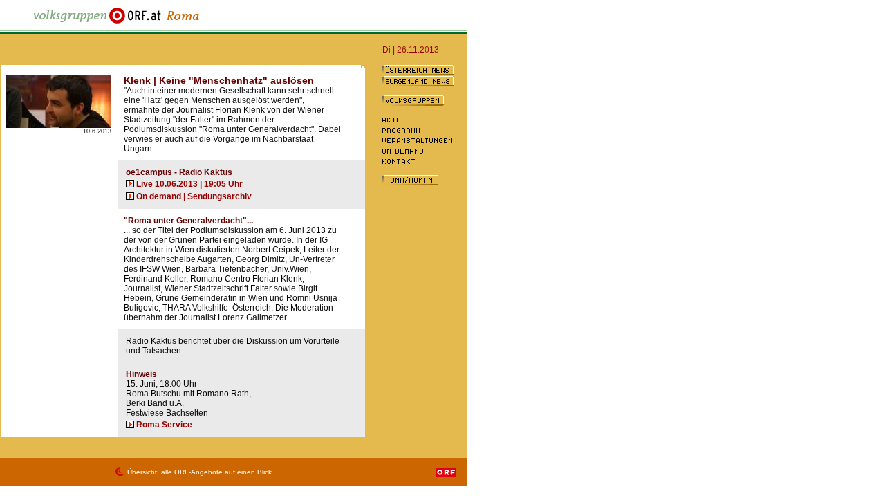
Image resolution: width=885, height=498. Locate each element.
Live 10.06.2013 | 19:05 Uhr (189, 184)
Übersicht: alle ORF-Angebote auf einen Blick (199, 472)
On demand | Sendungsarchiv (194, 196)
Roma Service (164, 425)
